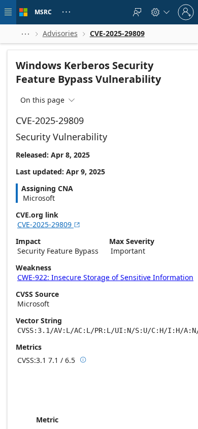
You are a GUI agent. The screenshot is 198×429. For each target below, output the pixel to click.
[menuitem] (137, 12)
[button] (25, 33)
